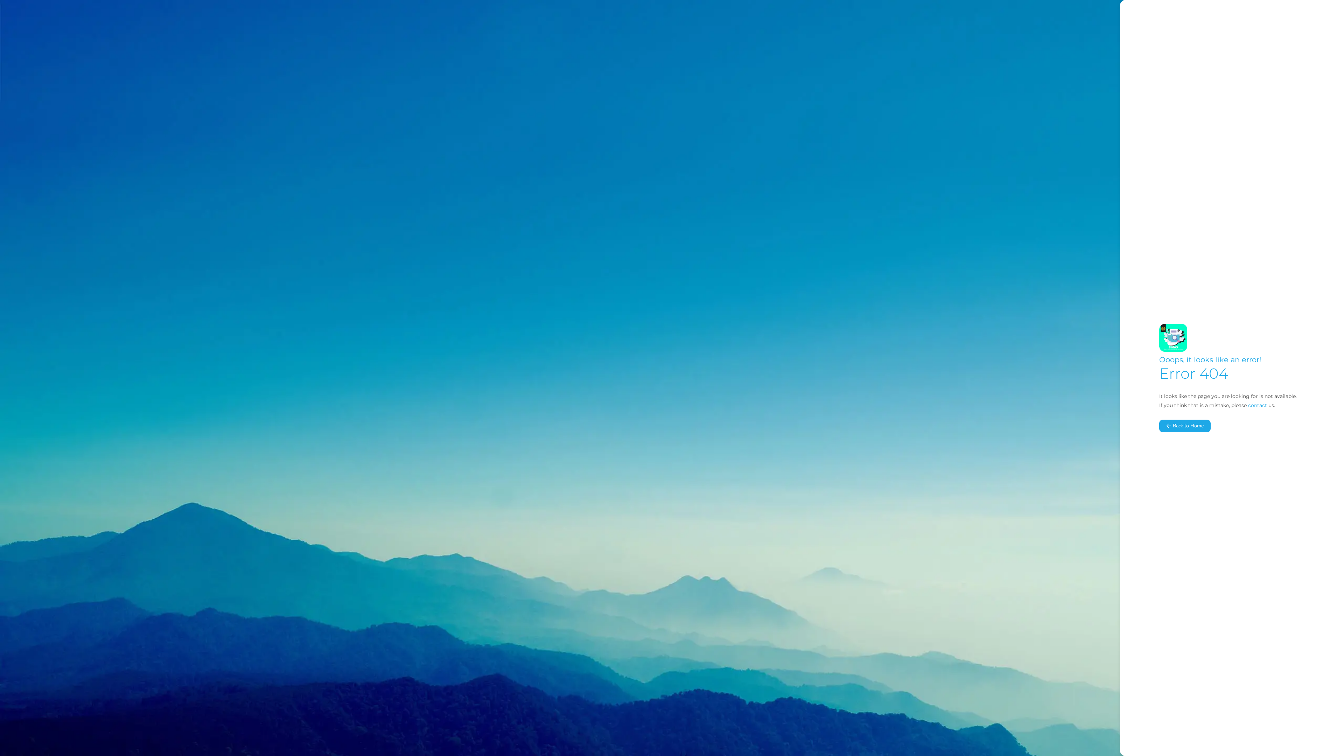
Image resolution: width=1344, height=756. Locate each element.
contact (1257, 405)
